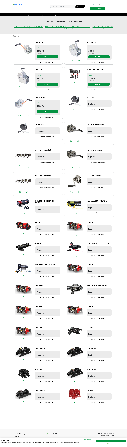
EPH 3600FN (91, 222)
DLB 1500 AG (40, 70)
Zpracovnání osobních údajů (21, 434)
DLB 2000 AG (40, 97)
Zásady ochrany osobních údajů (88, 439)
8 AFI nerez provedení (43, 175)
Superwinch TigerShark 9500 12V (47, 264)
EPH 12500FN (91, 348)
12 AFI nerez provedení (95, 175)
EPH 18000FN (40, 390)
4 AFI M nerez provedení (95, 124)
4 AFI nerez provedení (43, 150)
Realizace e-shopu (105, 435)
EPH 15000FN (91, 369)
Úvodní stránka (17, 15)
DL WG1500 (39, 124)
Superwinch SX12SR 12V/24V (97, 285)
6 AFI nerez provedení (94, 150)
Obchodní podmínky (19, 433)
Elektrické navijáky (52, 15)
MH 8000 (90, 327)
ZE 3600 (38, 222)
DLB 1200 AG (91, 42)
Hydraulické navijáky (39, 15)
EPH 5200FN (39, 285)
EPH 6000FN (39, 306)
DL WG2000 (91, 97)
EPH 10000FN (40, 348)
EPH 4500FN (91, 264)
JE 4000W (38, 243)
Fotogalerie (70, 15)
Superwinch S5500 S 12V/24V (97, 201)
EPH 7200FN (39, 327)
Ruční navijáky (27, 15)
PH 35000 (90, 390)
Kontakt (77, 15)
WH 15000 (38, 369)
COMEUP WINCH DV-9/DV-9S (98, 243)
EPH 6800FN (91, 306)
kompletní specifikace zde (47, 62)
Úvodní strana (16, 36)
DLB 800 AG (39, 42)
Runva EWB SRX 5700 (95, 70)
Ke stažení (62, 15)
